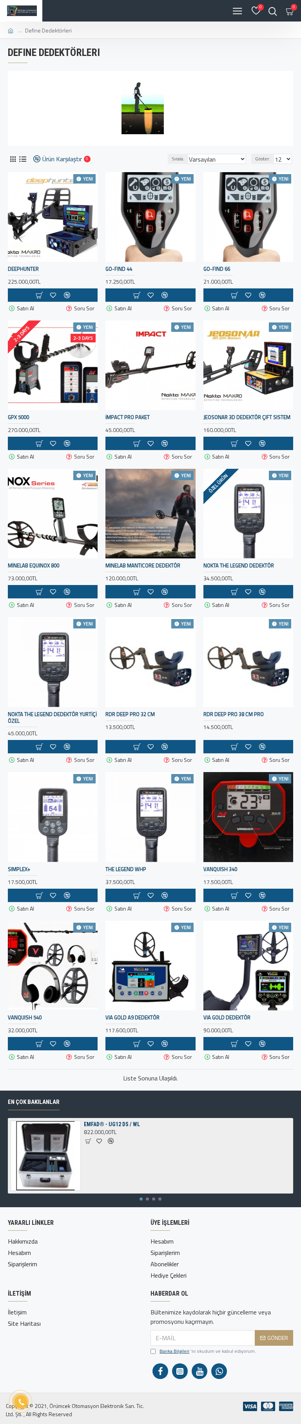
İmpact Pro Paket (127, 417)
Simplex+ (19, 869)
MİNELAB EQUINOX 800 (33, 565)
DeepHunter (23, 269)
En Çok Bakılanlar (34, 1101)
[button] (141, 1199)
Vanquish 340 (220, 869)
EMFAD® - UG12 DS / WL (112, 1124)
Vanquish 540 (25, 1017)
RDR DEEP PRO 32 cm (130, 714)
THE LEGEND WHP (125, 869)
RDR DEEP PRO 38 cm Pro (233, 714)
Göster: (262, 158)
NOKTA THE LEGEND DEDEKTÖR (238, 565)
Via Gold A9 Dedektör (132, 1017)
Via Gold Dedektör (226, 1017)
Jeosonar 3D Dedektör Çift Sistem (246, 417)
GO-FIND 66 (216, 269)
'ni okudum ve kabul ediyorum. (208, 1351)
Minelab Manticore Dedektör (142, 565)
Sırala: (178, 158)
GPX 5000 (18, 417)
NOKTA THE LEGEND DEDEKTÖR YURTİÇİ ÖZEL (52, 717)
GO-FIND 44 (118, 269)
